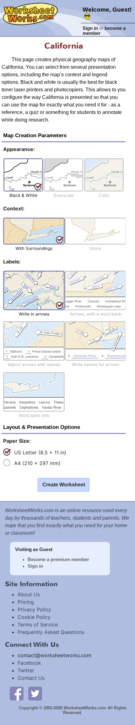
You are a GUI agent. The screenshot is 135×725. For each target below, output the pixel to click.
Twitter (26, 670)
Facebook (29, 663)
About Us (29, 594)
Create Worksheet (63, 484)
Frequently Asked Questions (51, 632)
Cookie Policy (34, 617)
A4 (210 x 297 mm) (37, 463)
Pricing (26, 602)
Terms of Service (38, 624)
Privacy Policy (34, 609)
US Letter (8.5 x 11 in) (40, 452)
